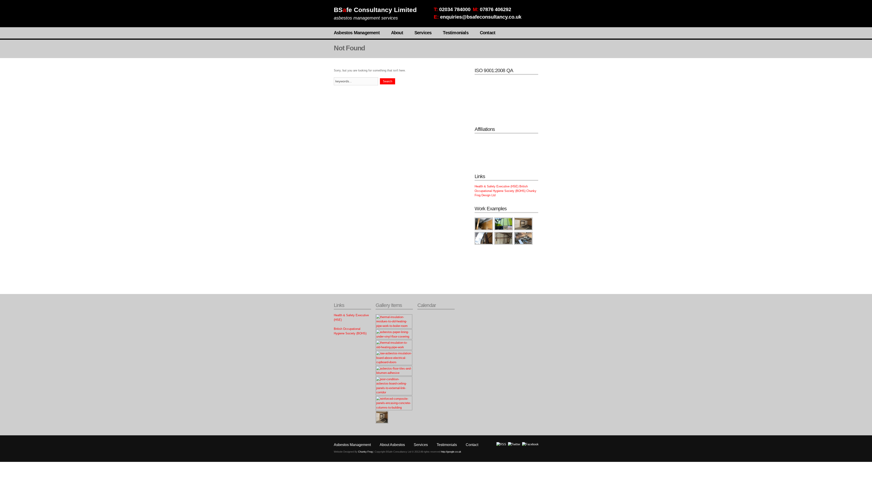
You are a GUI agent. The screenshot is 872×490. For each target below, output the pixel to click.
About (397, 32)
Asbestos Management (357, 32)
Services (423, 32)
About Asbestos (392, 445)
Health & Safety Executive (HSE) (496, 186)
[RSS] (501, 444)
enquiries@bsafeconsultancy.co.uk (480, 17)
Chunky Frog (365, 451)
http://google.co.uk (451, 451)
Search (387, 81)
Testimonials (455, 32)
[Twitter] (514, 444)
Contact (487, 32)
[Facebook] (530, 444)
